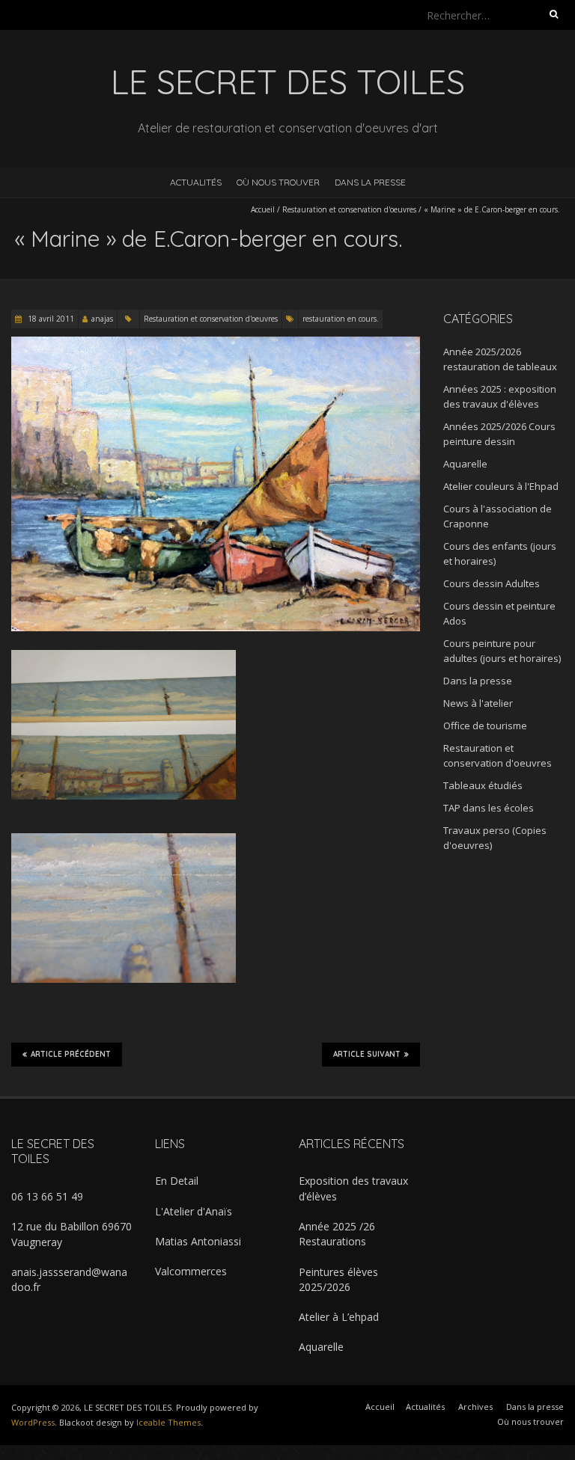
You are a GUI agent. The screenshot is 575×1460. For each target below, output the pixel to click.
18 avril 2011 (49, 318)
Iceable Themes (168, 1422)
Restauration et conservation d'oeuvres (349, 209)
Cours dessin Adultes (491, 583)
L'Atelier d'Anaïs (193, 1211)
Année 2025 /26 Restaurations (337, 1233)
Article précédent (71, 1054)
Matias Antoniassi (198, 1241)
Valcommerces (191, 1271)
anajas (102, 318)
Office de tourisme (485, 725)
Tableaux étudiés (483, 785)
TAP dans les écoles (488, 808)
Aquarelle (465, 463)
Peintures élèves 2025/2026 (338, 1279)
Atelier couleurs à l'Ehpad (501, 486)
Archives (475, 1406)
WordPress (33, 1422)
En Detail (176, 1181)
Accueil (263, 209)
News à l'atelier (478, 703)
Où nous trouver (278, 182)
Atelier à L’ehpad (339, 1317)
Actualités (196, 182)
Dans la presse (370, 182)
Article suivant (367, 1054)
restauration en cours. (340, 318)
